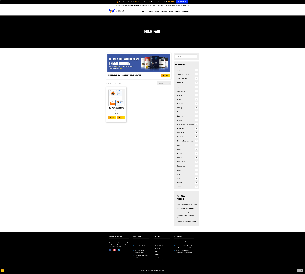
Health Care (181, 137)
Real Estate (181, 162)
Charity (179, 108)
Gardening (180, 132)
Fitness (179, 120)
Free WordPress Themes (185, 124)
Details (112, 117)
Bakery (179, 95)
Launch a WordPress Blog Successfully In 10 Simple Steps (184, 251)
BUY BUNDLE (182, 2)
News (179, 149)
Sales (179, 174)
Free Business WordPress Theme (116, 109)
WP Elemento (149, 270)
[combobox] (186, 56)
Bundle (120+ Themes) (161, 245)
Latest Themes (182, 78)
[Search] (195, 56)
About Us (157, 248)
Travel (179, 187)
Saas (179, 170)
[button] (194, 11)
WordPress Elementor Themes (161, 242)
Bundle (179, 70)
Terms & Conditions (160, 259)
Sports (179, 182)
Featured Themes (183, 74)
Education (180, 116)
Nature (179, 145)
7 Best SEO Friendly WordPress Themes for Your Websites (184, 242)
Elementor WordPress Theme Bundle (124, 75)
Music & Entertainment (185, 141)
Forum (157, 251)
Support (157, 254)
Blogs (179, 99)
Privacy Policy (159, 257)
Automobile (181, 91)
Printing (180, 157)
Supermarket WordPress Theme (141, 256)
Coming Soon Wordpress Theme (141, 246)
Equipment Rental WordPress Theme (139, 251)
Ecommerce (181, 112)
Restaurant (181, 166)
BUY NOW (165, 76)
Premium (180, 83)
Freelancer (181, 128)
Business (180, 103)
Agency (179, 87)
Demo (120, 117)
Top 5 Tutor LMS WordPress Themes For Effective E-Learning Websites (185, 246)
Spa (178, 178)
